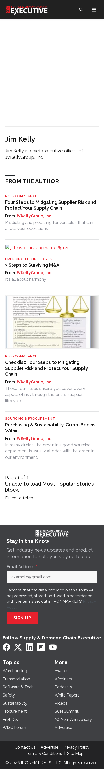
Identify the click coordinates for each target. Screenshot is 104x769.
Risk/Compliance (21, 196)
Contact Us (25, 747)
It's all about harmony (25, 279)
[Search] (81, 10)
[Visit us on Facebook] (6, 647)
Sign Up (22, 617)
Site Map (75, 753)
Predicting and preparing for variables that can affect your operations (49, 225)
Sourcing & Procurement (30, 418)
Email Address (22, 567)
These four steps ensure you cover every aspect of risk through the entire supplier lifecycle (45, 394)
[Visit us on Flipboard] (41, 647)
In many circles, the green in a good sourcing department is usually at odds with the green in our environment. (49, 451)
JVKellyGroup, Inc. (34, 216)
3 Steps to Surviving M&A (32, 265)
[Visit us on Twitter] (18, 647)
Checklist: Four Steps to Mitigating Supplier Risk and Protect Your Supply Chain (46, 368)
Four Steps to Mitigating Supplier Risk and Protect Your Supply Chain (50, 205)
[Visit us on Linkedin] (29, 647)
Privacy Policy (76, 747)
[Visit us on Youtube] (53, 647)
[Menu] (94, 10)
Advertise (49, 747)
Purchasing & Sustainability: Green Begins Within (50, 427)
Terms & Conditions (44, 753)
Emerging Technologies (28, 259)
